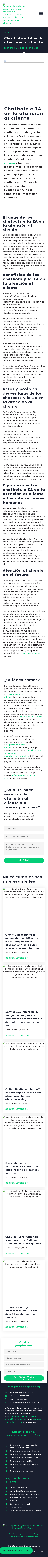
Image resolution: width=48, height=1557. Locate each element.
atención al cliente (31, 717)
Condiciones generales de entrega (24, 1534)
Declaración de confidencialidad (24, 1537)
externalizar (22, 756)
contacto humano (30, 653)
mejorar (9, 163)
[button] (41, 14)
